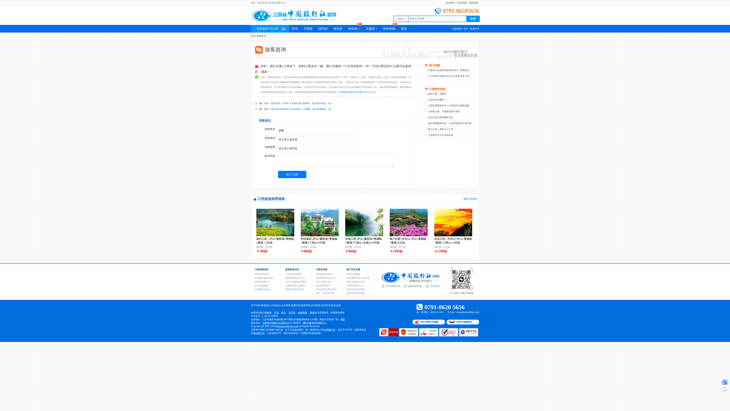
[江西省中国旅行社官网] (298, 21)
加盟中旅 (295, 305)
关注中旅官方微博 (429, 322)
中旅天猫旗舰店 (464, 322)
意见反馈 (336, 305)
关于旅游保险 (261, 285)
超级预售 (302, 312)
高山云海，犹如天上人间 (440, 129)
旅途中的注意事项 (356, 289)
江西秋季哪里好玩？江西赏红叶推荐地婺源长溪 (452, 105)
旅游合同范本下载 (294, 289)
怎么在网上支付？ (325, 281)
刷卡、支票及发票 (325, 293)
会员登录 (450, 3)
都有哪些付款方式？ (326, 278)
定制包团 (457, 28)
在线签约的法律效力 (295, 285)
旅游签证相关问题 (356, 293)
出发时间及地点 (263, 289)
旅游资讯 (474, 28)
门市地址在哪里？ (294, 274)
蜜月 (283, 312)
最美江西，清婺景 (437, 93)
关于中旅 (255, 305)
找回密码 (473, 3)
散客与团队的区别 (356, 281)
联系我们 (265, 305)
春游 (269, 312)
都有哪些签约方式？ (295, 278)
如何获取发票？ (324, 285)
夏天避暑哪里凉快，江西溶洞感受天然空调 (449, 123)
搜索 (473, 18)
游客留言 (261, 36)
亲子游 (292, 312)
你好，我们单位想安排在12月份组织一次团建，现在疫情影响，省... (298, 109)
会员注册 (462, 3)
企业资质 (285, 305)
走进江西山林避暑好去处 (440, 117)
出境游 (308, 28)
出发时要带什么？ (356, 285)
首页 (295, 28)
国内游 (323, 28)
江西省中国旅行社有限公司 (276, 323)
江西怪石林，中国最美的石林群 (444, 111)
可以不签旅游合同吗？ (296, 281)
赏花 (276, 312)
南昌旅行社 (259, 333)
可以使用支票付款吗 (326, 289)
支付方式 (326, 305)
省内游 (337, 28)
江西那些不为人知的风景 (440, 135)
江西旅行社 (329, 329)
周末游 (313, 312)
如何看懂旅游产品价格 (358, 278)
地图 (342, 319)
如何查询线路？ (263, 274)
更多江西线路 (470, 199)
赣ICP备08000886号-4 (314, 323)
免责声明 (305, 305)
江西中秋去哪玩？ (437, 99)
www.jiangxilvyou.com (287, 326)
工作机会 (275, 305)
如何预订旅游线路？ (265, 278)
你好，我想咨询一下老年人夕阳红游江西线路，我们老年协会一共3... (298, 103)
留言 (465, 28)
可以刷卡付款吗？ (325, 274)
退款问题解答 (353, 274)
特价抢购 (389, 27)
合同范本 (316, 305)
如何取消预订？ (263, 281)
